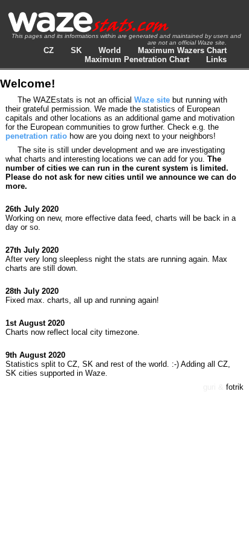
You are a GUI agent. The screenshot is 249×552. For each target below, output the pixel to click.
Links (216, 59)
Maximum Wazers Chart (182, 50)
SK (76, 50)
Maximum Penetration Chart (137, 59)
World (110, 50)
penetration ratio (36, 136)
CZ (49, 50)
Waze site (152, 99)
